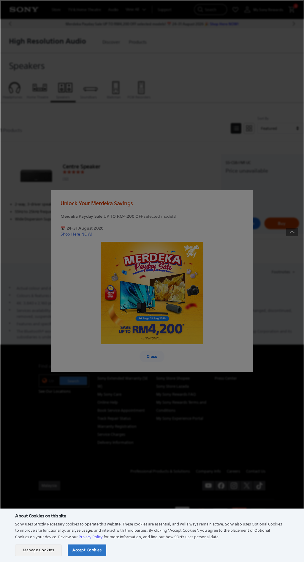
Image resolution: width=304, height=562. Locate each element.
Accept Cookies (87, 549)
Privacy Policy (91, 536)
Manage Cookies (38, 549)
